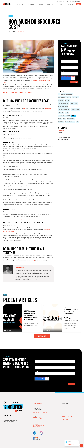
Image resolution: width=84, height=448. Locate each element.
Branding (75, 97)
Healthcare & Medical (63, 139)
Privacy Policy (65, 413)
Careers (63, 410)
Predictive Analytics (64, 115)
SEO (64, 118)
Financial (60, 135)
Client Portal (68, 1)
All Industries (61, 130)
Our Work (40, 4)
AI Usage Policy (65, 419)
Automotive (60, 132)
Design (67, 100)
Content (60, 100)
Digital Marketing (63, 103)
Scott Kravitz (20, 31)
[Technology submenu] (33, 4)
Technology (30, 4)
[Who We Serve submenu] (53, 4)
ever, (24, 108)
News (67, 112)
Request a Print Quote (76, 1)
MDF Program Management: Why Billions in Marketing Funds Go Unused (31, 315)
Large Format (75, 109)
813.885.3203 (35, 424)
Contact (78, 4)
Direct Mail (74, 103)
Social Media (70, 118)
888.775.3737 (61, 1)
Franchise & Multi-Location (64, 137)
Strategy (60, 122)
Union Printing (69, 122)
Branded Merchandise (64, 97)
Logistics (61, 112)
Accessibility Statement (67, 416)
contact (33, 260)
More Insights (42, 336)
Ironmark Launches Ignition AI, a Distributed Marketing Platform (71, 313)
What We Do (19, 4)
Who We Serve (50, 4)
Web (77, 122)
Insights (60, 4)
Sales (59, 118)
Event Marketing (63, 106)
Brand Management (66, 94)
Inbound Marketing (63, 109)
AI (58, 94)
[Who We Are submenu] (72, 4)
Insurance (60, 141)
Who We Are (69, 4)
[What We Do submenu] (22, 4)
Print (73, 115)
